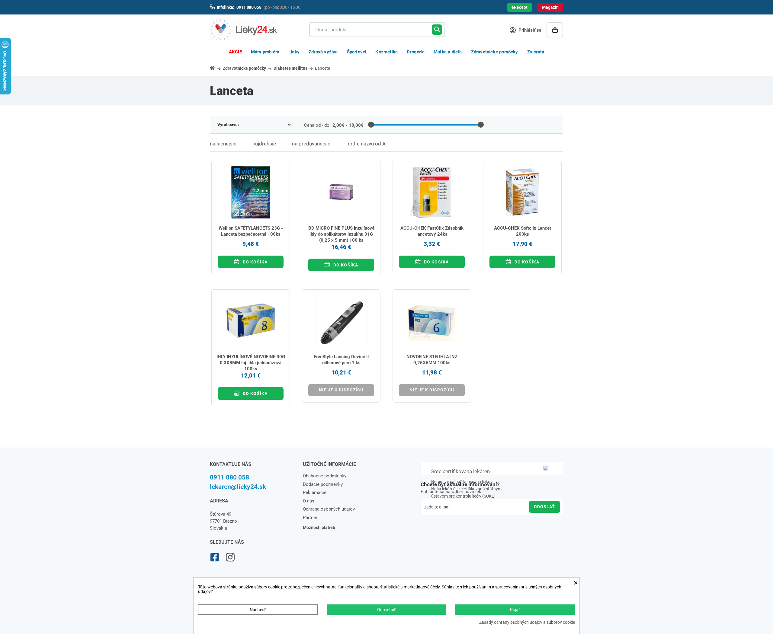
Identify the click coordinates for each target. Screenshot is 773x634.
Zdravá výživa (323, 52)
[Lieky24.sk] (253, 29)
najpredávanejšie (311, 144)
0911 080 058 (229, 477)
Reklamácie (314, 492)
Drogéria (416, 52)
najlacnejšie (223, 144)
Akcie (235, 52)
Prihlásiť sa (529, 30)
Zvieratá (535, 52)
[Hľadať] (437, 29)
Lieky (294, 52)
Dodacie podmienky (323, 484)
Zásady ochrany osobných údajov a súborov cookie (527, 622)
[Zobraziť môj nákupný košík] (555, 29)
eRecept (520, 7)
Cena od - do (316, 125)
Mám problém (265, 52)
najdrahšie (264, 144)
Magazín (550, 7)
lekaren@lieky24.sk (238, 486)
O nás (308, 501)
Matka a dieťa (448, 52)
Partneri (311, 517)
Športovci (357, 52)
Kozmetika (386, 52)
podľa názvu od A (366, 144)
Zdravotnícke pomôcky (494, 52)
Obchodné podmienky (324, 476)
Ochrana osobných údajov (329, 509)
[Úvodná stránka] (216, 68)
